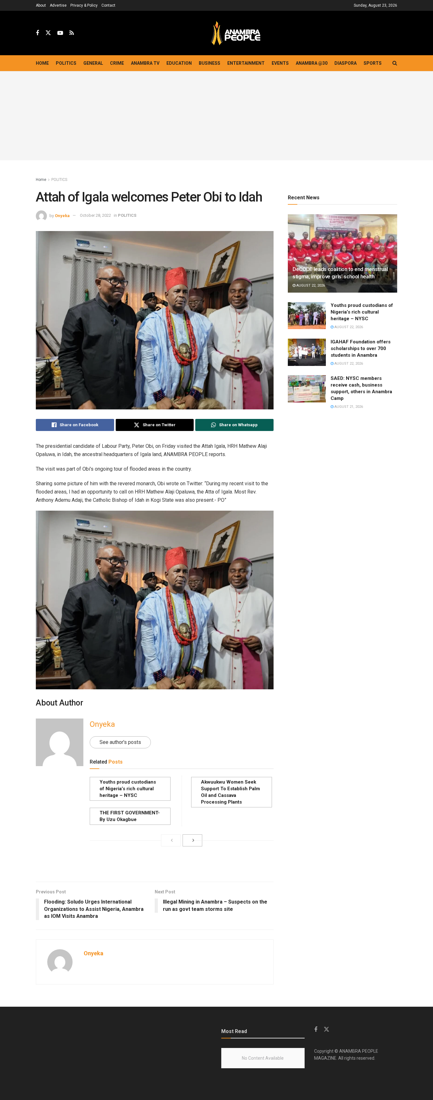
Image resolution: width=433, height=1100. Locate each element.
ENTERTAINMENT (246, 63)
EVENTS (280, 63)
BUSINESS (209, 63)
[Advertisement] (216, 115)
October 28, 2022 (95, 215)
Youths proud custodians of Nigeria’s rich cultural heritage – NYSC (128, 788)
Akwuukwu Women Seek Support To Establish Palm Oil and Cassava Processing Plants (230, 792)
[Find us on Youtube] (60, 33)
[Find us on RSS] (71, 33)
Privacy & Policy (84, 5)
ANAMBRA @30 (311, 63)
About (41, 5)
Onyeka (62, 215)
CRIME (117, 63)
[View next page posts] (192, 840)
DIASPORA (345, 63)
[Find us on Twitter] (48, 33)
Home (42, 63)
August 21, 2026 (348, 407)
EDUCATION (179, 63)
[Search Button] (394, 63)
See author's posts (120, 742)
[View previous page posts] (171, 840)
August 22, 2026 (310, 285)
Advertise (58, 5)
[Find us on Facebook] (37, 33)
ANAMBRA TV (145, 63)
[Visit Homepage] (235, 33)
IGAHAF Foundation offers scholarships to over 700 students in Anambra (361, 348)
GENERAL (93, 63)
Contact (108, 5)
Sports (373, 63)
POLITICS (66, 63)
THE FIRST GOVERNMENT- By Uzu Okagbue (130, 816)
